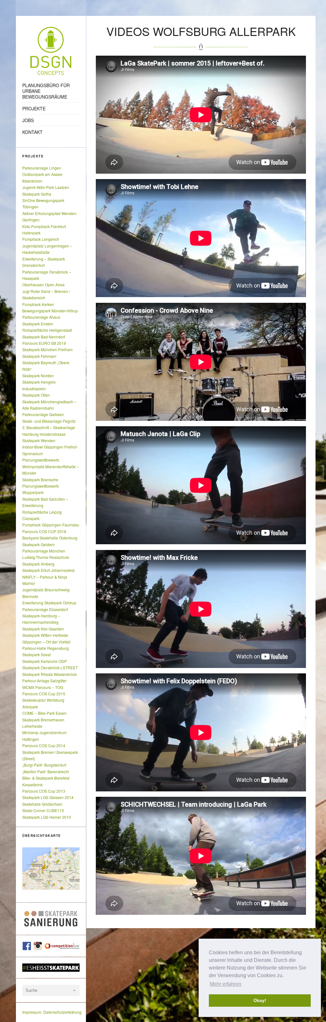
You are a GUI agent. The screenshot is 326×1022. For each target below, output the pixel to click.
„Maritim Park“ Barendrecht (45, 771)
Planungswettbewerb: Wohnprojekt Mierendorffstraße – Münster (50, 466)
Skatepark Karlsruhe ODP (44, 661)
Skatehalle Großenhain (42, 804)
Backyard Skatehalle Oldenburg (49, 537)
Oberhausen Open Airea (43, 284)
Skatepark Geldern (38, 544)
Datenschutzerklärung (62, 1012)
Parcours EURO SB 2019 (44, 343)
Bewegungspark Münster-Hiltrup (50, 310)
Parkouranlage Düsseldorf (45, 609)
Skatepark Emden (37, 323)
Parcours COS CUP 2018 (44, 531)
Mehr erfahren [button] (225, 984)
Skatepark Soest (36, 654)
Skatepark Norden (38, 375)
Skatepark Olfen (36, 395)
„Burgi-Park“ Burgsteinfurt (44, 765)
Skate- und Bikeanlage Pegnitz (49, 421)
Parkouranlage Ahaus (41, 317)
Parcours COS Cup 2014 (43, 745)
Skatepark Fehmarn (39, 356)
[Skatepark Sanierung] (51, 918)
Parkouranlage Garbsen (43, 414)
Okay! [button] (259, 1000)
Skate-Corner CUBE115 (43, 810)
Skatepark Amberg (38, 564)
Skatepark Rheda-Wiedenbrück (49, 674)
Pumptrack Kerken (38, 304)
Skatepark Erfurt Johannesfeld (48, 570)
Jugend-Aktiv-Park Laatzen (45, 187)
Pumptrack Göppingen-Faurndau (50, 524)
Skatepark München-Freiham (47, 349)
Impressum (31, 1012)
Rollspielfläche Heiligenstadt (47, 330)
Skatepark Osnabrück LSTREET (50, 667)
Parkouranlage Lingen (41, 167)
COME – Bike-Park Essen (44, 713)
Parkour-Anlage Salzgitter (44, 680)
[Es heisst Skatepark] (51, 967)
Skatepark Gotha (36, 194)
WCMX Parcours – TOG (42, 687)
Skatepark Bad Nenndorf (43, 336)
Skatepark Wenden (38, 440)
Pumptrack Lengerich (40, 239)
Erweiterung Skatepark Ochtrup (49, 602)
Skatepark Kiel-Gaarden (43, 628)
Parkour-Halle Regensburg (45, 648)
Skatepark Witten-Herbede (45, 635)
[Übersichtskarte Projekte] (51, 868)
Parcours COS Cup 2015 (43, 693)
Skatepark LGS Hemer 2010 (46, 817)
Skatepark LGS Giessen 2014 (48, 797)
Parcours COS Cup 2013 (43, 791)
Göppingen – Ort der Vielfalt (46, 641)
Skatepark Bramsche (40, 479)
